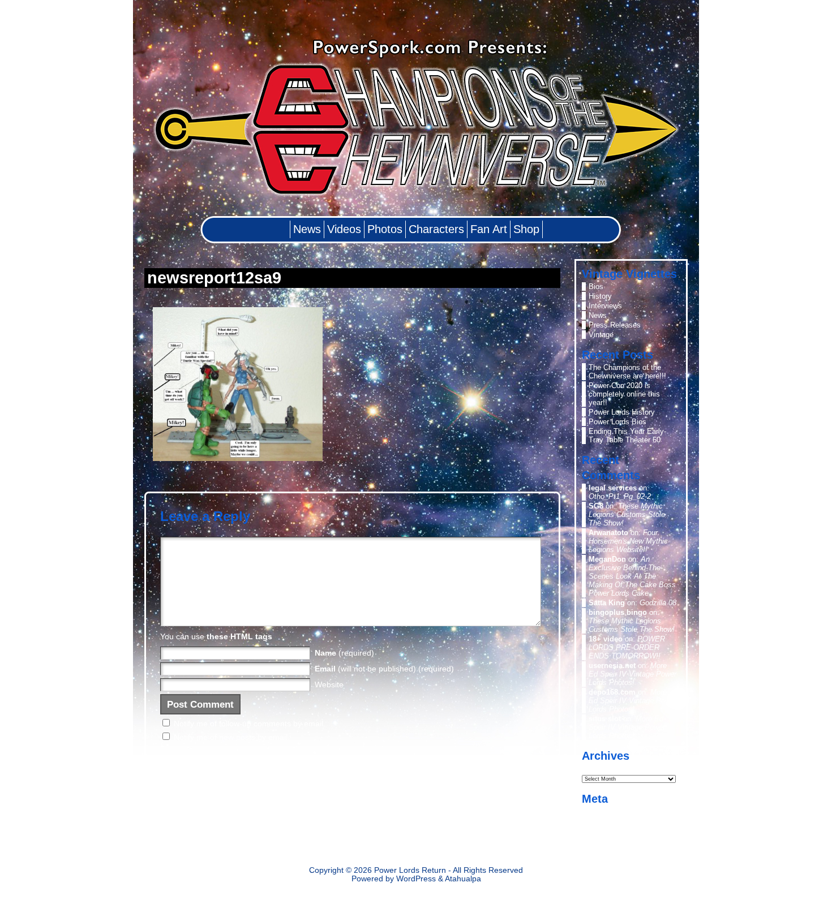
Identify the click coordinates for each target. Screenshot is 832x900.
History (600, 296)
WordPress (416, 879)
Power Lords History (622, 412)
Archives (597, 767)
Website (329, 684)
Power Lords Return (410, 870)
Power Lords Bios (617, 421)
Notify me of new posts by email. (232, 737)
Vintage (601, 334)
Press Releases (615, 325)
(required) (344, 652)
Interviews (605, 306)
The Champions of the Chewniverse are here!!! (627, 371)
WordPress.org (613, 840)
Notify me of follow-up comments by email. (249, 723)
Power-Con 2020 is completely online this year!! (624, 394)
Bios (596, 286)
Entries (609, 821)
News (598, 315)
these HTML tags (239, 636)
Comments (615, 830)
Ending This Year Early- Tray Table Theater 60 (627, 435)
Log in (598, 811)
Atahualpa (463, 879)
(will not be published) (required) (384, 668)
